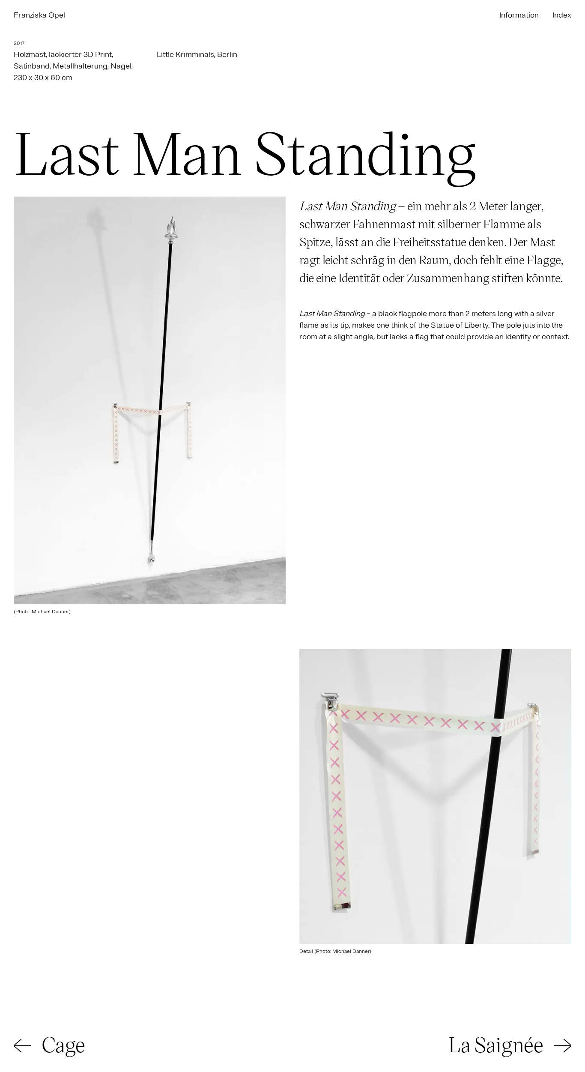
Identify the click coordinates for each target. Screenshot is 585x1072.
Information (519, 15)
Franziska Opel (39, 15)
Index (561, 15)
